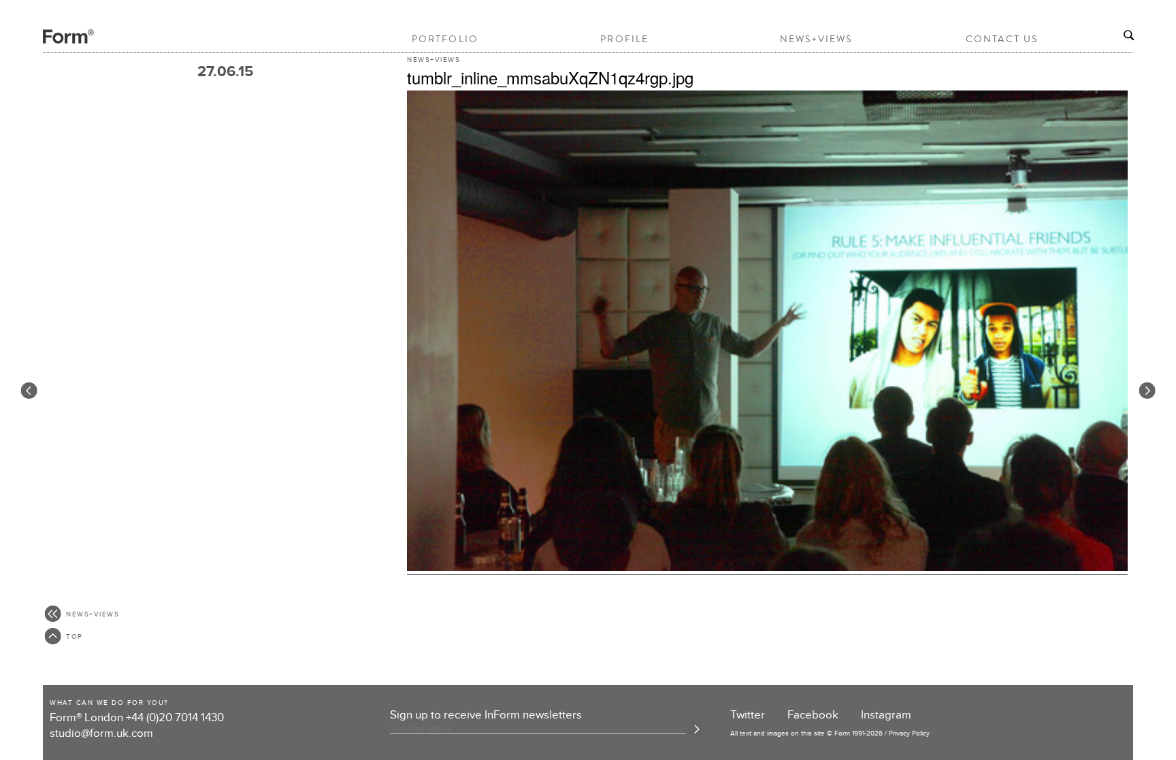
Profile (624, 39)
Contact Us (1002, 39)
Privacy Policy (909, 733)
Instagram (886, 715)
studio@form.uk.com (101, 733)
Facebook (812, 715)
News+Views (816, 39)
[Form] (56, 41)
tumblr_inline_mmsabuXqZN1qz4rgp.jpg (550, 77)
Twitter (747, 715)
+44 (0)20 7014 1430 (175, 718)
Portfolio (445, 39)
